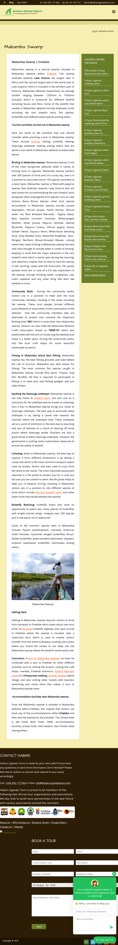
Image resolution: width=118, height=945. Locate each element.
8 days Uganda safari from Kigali (96, 151)
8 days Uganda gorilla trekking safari (97, 198)
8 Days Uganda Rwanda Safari (93, 178)
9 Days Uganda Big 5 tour (96, 112)
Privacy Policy (58, 822)
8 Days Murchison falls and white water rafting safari (97, 228)
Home (94, 31)
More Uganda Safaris (94, 275)
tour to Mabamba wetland (44, 658)
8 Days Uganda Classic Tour (97, 208)
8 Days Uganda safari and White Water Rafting (96, 161)
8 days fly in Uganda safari (96, 267)
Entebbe (51, 73)
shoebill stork (42, 398)
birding (35, 141)
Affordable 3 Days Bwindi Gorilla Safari (96, 72)
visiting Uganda (57, 675)
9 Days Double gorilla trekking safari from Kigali (96, 121)
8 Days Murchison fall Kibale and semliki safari (96, 238)
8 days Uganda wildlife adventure (94, 141)
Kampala (27, 628)
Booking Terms (40, 822)
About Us (5, 822)
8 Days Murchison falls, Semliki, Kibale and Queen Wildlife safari (95, 218)
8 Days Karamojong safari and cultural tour (95, 257)
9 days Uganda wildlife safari (93, 82)
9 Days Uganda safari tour (96, 92)
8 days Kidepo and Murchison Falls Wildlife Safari (95, 247)
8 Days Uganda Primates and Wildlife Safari (96, 188)
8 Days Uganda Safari (96, 169)
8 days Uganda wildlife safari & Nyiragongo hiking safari (95, 131)
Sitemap (18, 826)
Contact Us (6, 826)
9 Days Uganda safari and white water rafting (96, 102)
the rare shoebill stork (48, 492)
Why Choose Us (21, 822)
